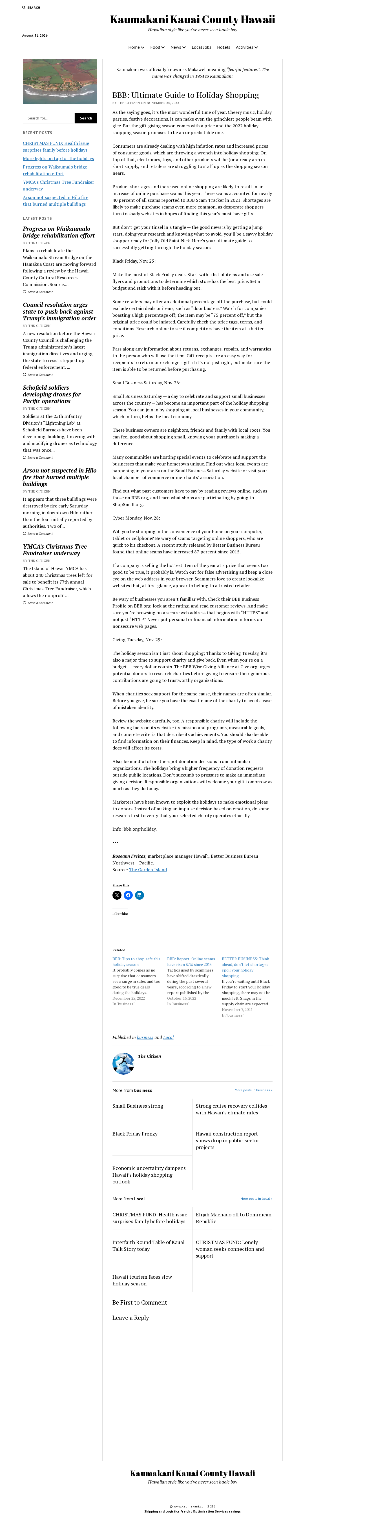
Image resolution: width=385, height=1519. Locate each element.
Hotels (223, 47)
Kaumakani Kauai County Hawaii (192, 19)
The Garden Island (148, 869)
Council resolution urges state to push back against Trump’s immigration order (59, 311)
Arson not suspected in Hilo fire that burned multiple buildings (60, 477)
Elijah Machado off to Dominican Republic (233, 1218)
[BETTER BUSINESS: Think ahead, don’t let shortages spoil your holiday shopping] (249, 987)
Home (134, 47)
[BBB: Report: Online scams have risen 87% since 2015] (194, 981)
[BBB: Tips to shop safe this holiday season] (139, 981)
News (176, 47)
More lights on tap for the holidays (58, 158)
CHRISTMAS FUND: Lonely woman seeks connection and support (230, 1249)
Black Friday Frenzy (135, 1133)
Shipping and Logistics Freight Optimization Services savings (192, 1511)
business (145, 1037)
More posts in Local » (256, 1198)
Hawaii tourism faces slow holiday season (142, 1280)
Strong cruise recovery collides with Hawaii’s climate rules (231, 1109)
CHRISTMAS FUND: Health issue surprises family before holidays (149, 1218)
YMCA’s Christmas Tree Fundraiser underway (55, 549)
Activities (244, 47)
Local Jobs (201, 47)
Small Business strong (137, 1105)
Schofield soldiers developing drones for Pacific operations (52, 394)
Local (168, 1037)
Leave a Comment (40, 292)
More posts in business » (254, 1090)
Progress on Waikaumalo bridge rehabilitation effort (59, 232)
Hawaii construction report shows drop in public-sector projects (227, 1140)
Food (155, 47)
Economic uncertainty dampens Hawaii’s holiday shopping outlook (149, 1175)
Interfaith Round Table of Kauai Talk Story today (148, 1245)
